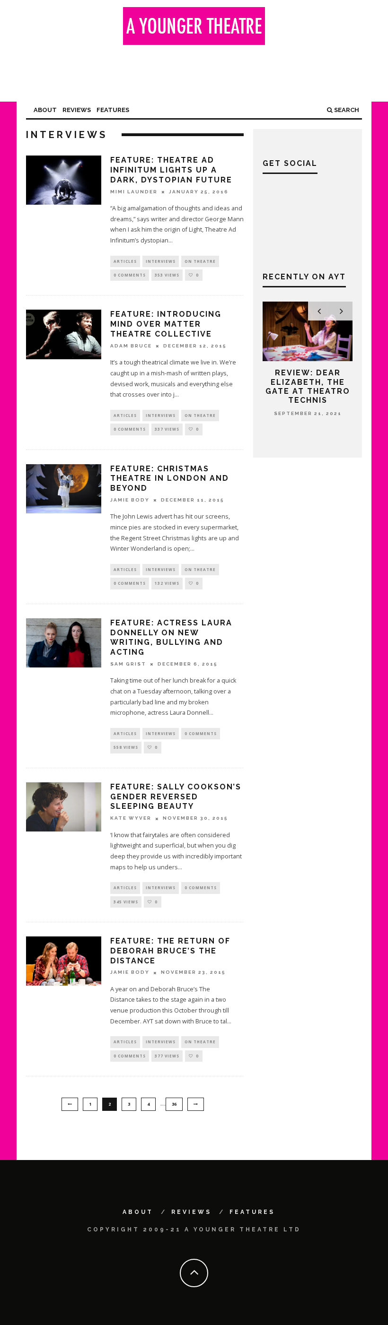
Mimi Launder (134, 191)
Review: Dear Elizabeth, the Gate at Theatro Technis (307, 386)
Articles (125, 261)
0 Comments (130, 274)
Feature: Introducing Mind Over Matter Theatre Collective (165, 324)
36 (174, 1104)
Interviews (161, 261)
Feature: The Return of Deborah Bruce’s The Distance (170, 950)
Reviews (76, 109)
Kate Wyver (130, 818)
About (45, 109)
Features (113, 109)
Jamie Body (130, 499)
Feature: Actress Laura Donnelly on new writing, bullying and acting (171, 637)
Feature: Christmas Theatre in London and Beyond (169, 478)
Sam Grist (128, 664)
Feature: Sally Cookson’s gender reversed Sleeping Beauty (175, 796)
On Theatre (200, 261)
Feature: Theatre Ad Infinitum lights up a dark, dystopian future (171, 170)
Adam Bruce (131, 345)
